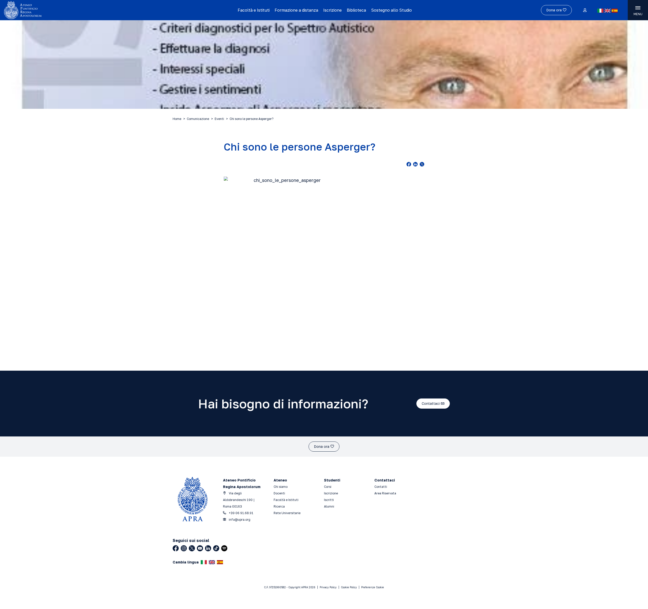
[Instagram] (184, 548)
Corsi (327, 487)
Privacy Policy (328, 587)
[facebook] (409, 164)
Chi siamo (281, 487)
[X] (192, 548)
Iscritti (329, 500)
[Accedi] (584, 10)
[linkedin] (415, 164)
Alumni (329, 506)
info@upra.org (239, 519)
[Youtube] (200, 548)
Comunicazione (198, 119)
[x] (422, 164)
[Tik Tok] (216, 548)
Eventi (219, 119)
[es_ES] (615, 11)
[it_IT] (600, 11)
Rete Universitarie (287, 513)
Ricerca (279, 506)
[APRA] (81, 10)
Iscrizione (332, 10)
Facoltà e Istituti (254, 10)
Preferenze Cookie (372, 587)
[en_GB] (607, 11)
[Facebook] (176, 548)
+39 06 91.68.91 (240, 513)
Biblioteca (356, 10)
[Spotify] (224, 548)
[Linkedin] (208, 548)
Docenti (279, 493)
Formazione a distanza (296, 10)
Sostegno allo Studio (391, 10)
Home (177, 119)
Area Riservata (385, 493)
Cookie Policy (349, 587)
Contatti (380, 487)
